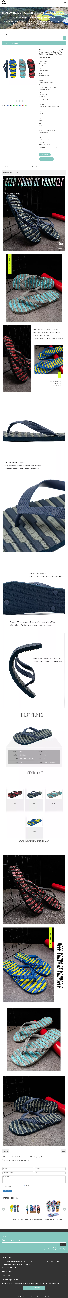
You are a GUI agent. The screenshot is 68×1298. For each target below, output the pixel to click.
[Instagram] (60, 1248)
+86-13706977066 (34, 1288)
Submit (7, 1191)
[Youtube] (56, 1248)
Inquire (46, 155)
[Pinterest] (63, 1248)
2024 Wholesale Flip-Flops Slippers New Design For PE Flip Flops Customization (14, 1219)
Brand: (34, 167)
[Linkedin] (49, 1248)
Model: (5, 167)
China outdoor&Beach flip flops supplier (15, 1161)
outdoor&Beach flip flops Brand (35, 1157)
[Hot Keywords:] (64, 38)
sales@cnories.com (10, 1267)
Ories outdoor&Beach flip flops (12, 1157)
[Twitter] (52, 1248)
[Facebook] (45, 1248)
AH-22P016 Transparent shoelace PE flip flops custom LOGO (53, 1219)
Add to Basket (46, 159)
